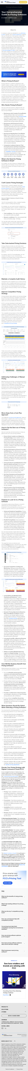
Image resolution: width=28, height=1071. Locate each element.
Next (25, 986)
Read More (6, 995)
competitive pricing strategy (10, 323)
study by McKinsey (17, 34)
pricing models (22, 116)
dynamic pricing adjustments (12, 764)
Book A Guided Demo (14, 1015)
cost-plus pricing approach (15, 417)
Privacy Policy (20, 1069)
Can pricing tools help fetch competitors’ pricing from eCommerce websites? (12, 928)
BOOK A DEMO (23, 2)
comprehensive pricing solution (11, 776)
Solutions (4, 1009)
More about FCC (6, 1041)
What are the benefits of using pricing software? (12, 897)
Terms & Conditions (9, 1069)
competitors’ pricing (10, 151)
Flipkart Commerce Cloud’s (10, 853)
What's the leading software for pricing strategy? (12, 904)
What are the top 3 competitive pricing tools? (12, 912)
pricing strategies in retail (9, 50)
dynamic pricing (13, 618)
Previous (2, 986)
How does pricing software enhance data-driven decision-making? (11, 943)
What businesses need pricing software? (9, 951)
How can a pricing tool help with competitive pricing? (10, 919)
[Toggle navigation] (2, 2)
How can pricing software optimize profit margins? (11, 936)
